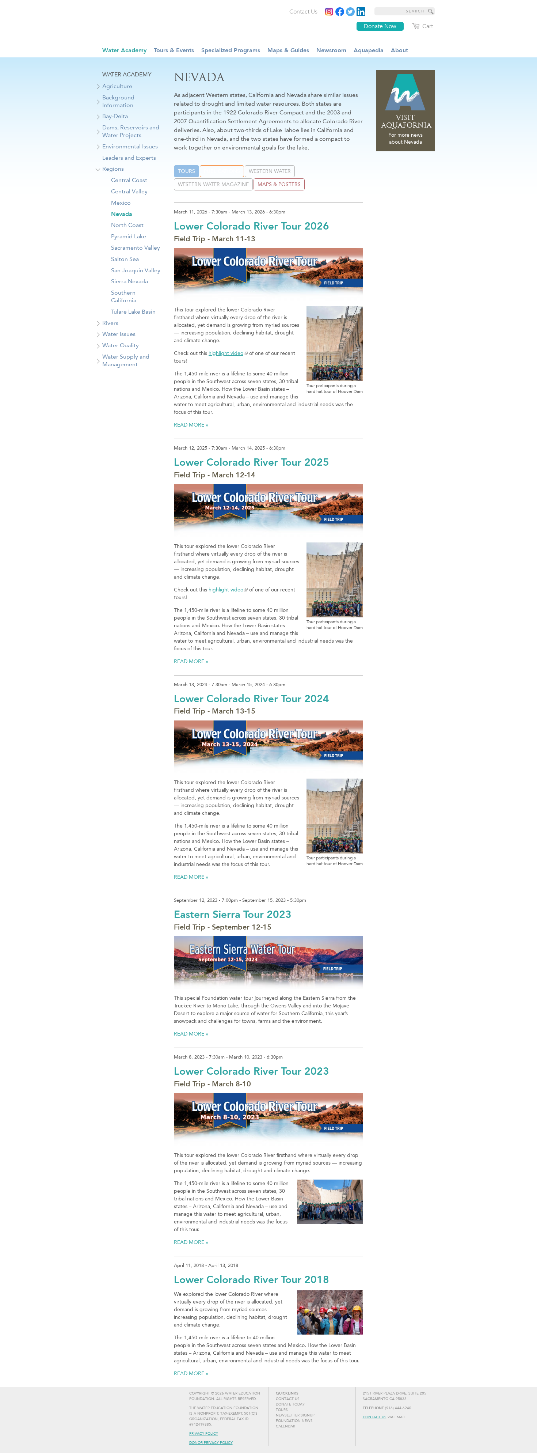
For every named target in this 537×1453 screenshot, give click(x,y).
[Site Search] (431, 11)
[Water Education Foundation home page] (161, 21)
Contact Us (374, 1417)
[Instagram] (329, 11)
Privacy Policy (203, 1433)
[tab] (186, 171)
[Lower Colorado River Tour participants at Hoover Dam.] (330, 1312)
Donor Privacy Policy (211, 1443)
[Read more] (361, 11)
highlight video (226, 353)
